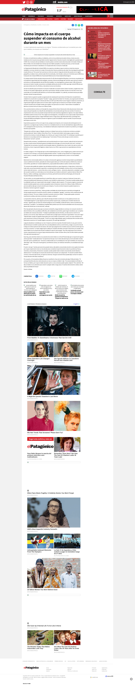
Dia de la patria (71, 661)
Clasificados (88, 16)
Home (23, 16)
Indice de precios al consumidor (44, 661)
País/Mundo (50, 16)
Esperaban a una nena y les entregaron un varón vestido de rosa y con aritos (45, 295)
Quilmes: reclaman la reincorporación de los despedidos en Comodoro (104, 35)
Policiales (41, 16)
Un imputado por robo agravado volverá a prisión (104, 75)
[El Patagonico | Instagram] (31, 2)
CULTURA (63, 19)
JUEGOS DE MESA (103, 661)
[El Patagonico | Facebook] (27, 2)
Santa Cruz (68, 16)
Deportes (59, 16)
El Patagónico (27, 25)
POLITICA (49, 19)
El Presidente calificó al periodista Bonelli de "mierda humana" (104, 57)
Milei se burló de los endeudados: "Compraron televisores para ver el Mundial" (104, 65)
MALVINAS (70, 19)
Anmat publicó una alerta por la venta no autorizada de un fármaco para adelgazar (30, 295)
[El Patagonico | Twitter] (24, 2)
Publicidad (104, 669)
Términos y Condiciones (73, 671)
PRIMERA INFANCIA (59, 661)
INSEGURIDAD (41, 19)
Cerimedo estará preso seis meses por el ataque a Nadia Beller (77, 292)
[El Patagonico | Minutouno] (54, 2)
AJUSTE (57, 19)
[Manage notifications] (131, 679)
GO (65, 661)
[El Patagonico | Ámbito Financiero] (63, 2)
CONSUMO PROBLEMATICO (29, 661)
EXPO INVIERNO (80, 661)
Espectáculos (78, 16)
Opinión (48, 671)
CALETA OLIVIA (79, 19)
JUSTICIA (99, 72)
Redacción (94, 671)
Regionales (31, 16)
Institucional (104, 671)
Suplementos (104, 668)
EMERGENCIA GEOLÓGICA (91, 661)
